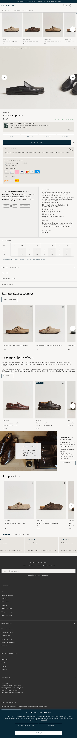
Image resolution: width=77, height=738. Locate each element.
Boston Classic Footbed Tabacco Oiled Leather (52, 41)
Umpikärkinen (26, 48)
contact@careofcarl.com (16, 692)
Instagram (5, 659)
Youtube (4, 666)
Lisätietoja (70, 130)
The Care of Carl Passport (38, 1)
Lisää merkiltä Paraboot (17, 358)
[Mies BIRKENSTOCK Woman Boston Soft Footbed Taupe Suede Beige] (50, 323)
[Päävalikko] (73, 5)
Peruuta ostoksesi (7, 639)
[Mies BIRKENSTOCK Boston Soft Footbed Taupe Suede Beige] (12, 25)
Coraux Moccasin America (11, 423)
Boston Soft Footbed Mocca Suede (30, 41)
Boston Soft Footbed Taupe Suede (10, 41)
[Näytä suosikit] (67, 5)
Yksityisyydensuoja (7, 612)
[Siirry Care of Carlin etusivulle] (9, 5)
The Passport (5, 592)
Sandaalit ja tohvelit (14, 48)
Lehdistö (4, 605)
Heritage (6, 206)
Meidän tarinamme (7, 595)
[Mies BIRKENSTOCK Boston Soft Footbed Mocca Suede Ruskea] (32, 25)
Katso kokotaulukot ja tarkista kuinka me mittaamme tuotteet (24, 260)
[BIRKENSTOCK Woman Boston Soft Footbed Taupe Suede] (50, 343)
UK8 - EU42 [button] (29, 136)
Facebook (4, 663)
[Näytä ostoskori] (70, 5)
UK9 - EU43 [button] (47, 136)
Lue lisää (44, 720)
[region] (38, 545)
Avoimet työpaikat (7, 608)
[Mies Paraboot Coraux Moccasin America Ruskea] (18, 399)
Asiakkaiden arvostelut (8, 642)
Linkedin (4, 669)
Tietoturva (5, 598)
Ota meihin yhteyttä (7, 632)
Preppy (15, 206)
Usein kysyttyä (6, 636)
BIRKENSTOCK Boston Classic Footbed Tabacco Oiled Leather (15, 345)
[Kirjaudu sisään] (64, 5)
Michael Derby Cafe (41, 423)
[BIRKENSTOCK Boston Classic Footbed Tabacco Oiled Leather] (18, 343)
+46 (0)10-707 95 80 (13, 691)
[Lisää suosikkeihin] (30, 307)
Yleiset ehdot (5, 602)
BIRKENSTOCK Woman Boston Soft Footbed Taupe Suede (49, 345)
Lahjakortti (5, 646)
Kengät (4, 48)
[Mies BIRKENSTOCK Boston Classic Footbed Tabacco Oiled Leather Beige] (53, 25)
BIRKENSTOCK (6, 39)
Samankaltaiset (17, 293)
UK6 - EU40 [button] (65, 136)
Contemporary (25, 206)
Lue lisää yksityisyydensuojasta (38, 575)
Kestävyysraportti (7, 615)
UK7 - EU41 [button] (12, 136)
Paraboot (6, 112)
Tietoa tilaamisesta (7, 629)
